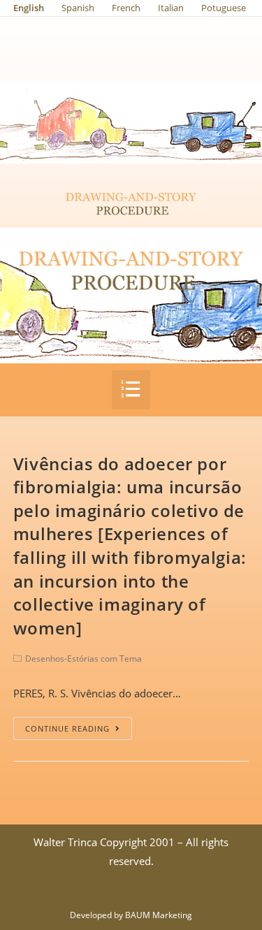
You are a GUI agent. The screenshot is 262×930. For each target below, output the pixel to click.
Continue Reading (67, 728)
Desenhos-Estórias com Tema (83, 658)
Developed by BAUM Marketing (131, 915)
